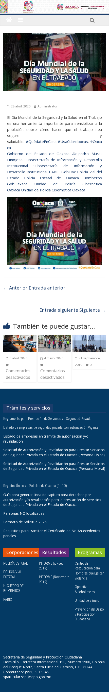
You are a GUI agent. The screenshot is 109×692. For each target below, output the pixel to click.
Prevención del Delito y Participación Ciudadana (89, 614)
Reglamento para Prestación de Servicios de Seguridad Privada (47, 419)
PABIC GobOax (62, 171)
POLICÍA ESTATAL (15, 563)
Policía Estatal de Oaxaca (51, 177)
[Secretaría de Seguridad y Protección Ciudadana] (9, 20)
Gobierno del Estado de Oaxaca (38, 153)
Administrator (48, 106)
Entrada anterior (34, 288)
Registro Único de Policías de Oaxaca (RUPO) (35, 486)
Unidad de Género (87, 600)
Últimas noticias (21, 98)
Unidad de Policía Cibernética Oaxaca (53, 189)
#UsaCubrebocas (73, 141)
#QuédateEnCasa (41, 141)
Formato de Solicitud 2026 (25, 522)
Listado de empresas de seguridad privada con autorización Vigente (50, 427)
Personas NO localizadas (23, 513)
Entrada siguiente (72, 310)
